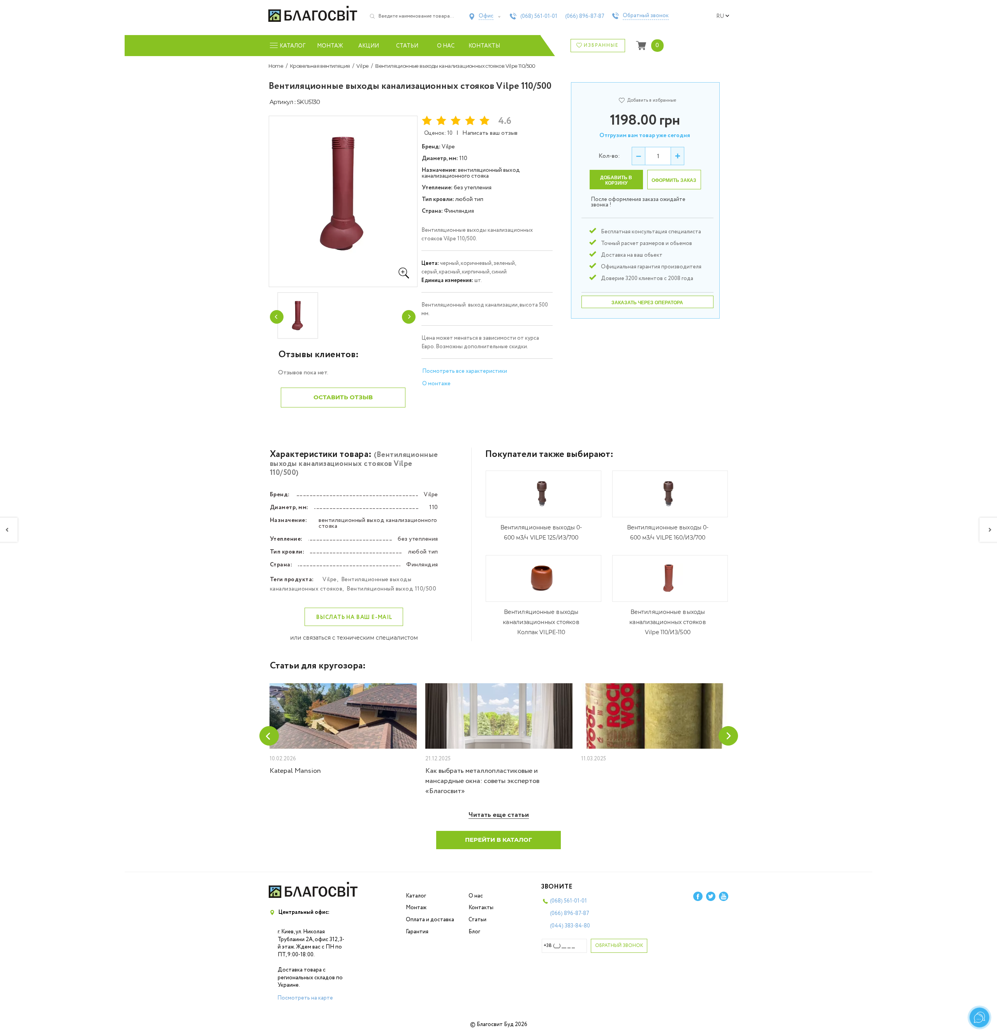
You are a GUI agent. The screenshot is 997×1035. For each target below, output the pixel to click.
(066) (584, 16)
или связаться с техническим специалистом (354, 637)
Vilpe (362, 66)
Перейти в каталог (498, 839)
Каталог (416, 896)
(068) (538, 16)
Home (276, 66)
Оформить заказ (674, 180)
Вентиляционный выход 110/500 (391, 589)
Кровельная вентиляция (320, 66)
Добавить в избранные (651, 100)
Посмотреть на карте (305, 998)
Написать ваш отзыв (490, 133)
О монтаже (436, 384)
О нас (445, 46)
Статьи (407, 46)
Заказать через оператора (647, 302)
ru (720, 16)
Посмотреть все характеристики (464, 371)
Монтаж (330, 46)
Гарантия (417, 932)
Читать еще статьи (499, 815)
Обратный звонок (646, 15)
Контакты (484, 46)
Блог (474, 932)
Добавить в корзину (616, 180)
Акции (368, 46)
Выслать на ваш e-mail (354, 617)
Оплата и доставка (430, 920)
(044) (570, 926)
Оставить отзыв (343, 397)
